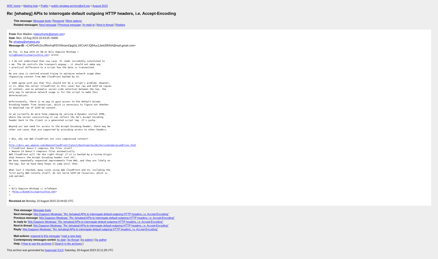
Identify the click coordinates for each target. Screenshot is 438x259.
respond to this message (45, 236)
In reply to (89, 24)
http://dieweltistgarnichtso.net (34, 191)
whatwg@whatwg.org (27, 41)
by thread (73, 239)
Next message (47, 24)
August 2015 (100, 5)
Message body (42, 20)
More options (74, 20)
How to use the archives (36, 243)
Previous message (69, 24)
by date (61, 239)
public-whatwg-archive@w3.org (70, 5)
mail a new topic (72, 236)
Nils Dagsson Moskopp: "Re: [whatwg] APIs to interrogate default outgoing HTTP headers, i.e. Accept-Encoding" (101, 214)
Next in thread (105, 24)
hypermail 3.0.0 (54, 250)
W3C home (14, 5)
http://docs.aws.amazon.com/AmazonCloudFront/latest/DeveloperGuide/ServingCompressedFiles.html (72, 145)
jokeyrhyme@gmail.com (49, 34)
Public (44, 5)
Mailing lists (30, 5)
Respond (58, 20)
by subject (87, 239)
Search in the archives (68, 243)
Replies (120, 24)
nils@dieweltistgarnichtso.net (29, 55)
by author (101, 239)
